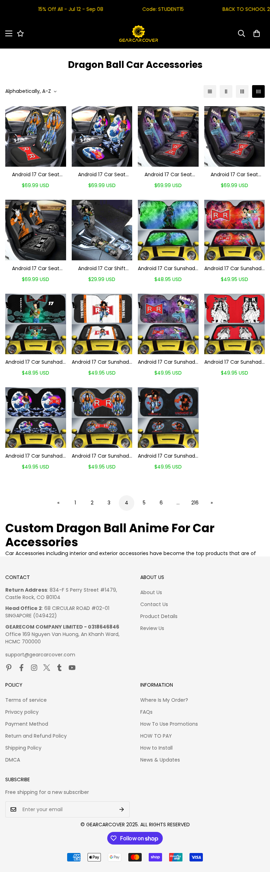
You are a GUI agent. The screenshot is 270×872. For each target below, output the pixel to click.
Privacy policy (22, 711)
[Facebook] (21, 667)
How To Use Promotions (169, 723)
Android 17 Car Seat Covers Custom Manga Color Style (35, 268)
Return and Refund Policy (36, 735)
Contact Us (154, 604)
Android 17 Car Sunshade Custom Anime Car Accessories (168, 268)
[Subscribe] (122, 809)
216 (195, 502)
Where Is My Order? (164, 700)
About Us (151, 592)
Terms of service (26, 700)
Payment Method (26, 723)
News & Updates (160, 759)
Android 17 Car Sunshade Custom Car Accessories (234, 268)
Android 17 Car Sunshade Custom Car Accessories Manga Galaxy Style (168, 362)
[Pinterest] (8, 667)
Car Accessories (25, 553)
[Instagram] (34, 667)
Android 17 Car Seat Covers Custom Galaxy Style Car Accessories (168, 174)
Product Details (159, 616)
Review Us (152, 628)
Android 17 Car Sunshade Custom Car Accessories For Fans (102, 362)
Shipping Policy (23, 747)
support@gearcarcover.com (40, 654)
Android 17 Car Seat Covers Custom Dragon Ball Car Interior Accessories (36, 174)
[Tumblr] (59, 667)
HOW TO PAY (156, 735)
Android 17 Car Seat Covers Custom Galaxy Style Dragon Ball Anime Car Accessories (234, 174)
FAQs (146, 711)
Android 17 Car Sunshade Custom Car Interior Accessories (35, 456)
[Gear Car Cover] (138, 33)
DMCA (12, 759)
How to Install (156, 747)
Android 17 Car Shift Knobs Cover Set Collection (102, 268)
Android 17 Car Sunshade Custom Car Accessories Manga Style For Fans (234, 362)
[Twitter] (46, 667)
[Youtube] (72, 667)
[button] (257, 33)
